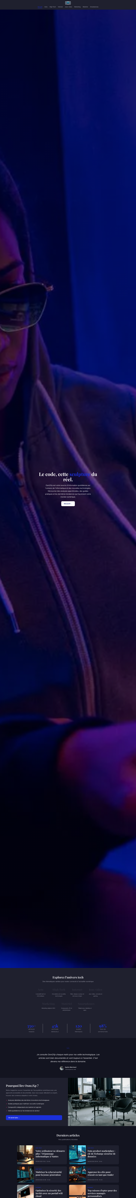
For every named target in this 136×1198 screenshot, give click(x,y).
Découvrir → (68, 504)
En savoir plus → (14, 1118)
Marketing (77, 7)
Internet (60, 7)
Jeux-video (68, 7)
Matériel (85, 7)
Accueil (40, 7)
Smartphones (94, 7)
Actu (46, 7)
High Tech (53, 7)
